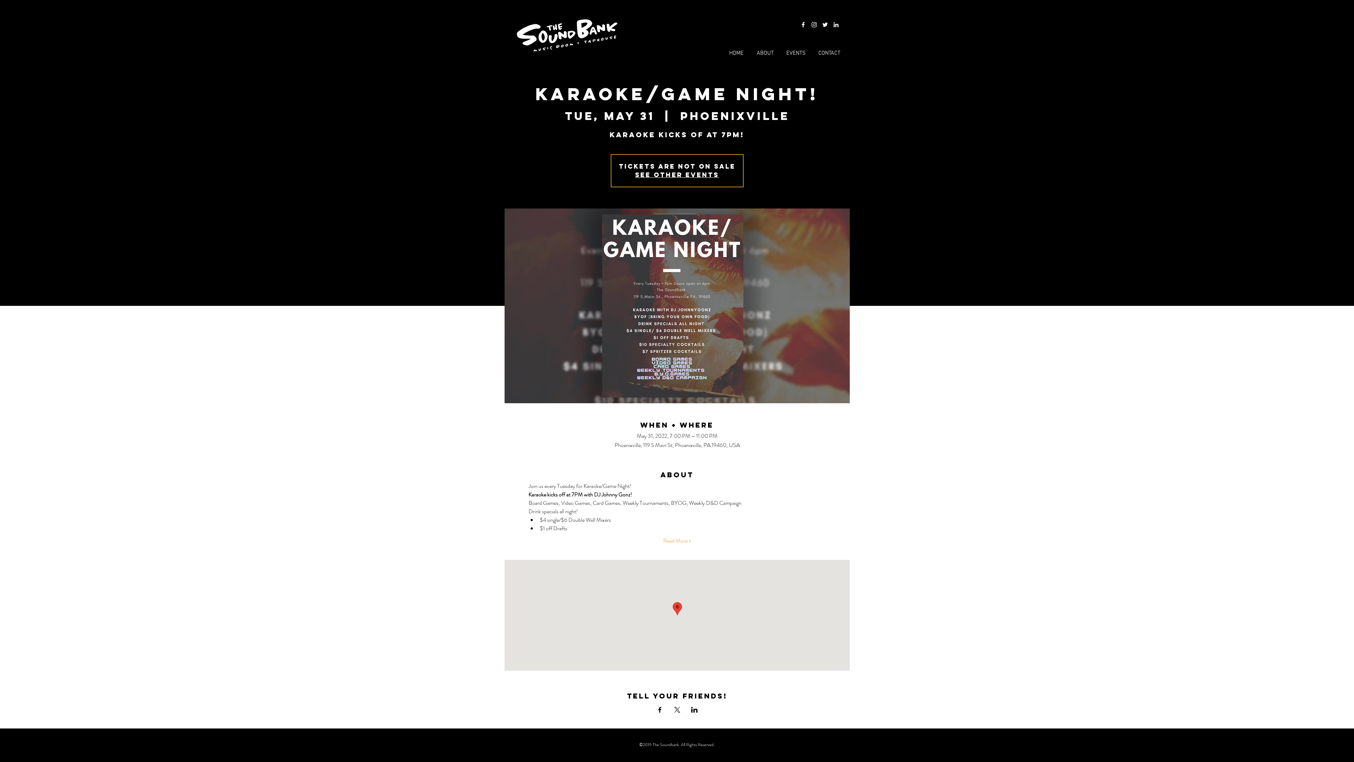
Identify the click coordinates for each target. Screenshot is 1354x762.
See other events (677, 175)
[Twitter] (825, 24)
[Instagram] (814, 24)
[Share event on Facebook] (660, 710)
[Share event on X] (677, 710)
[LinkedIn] (836, 24)
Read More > (677, 541)
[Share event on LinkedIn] (694, 710)
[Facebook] (803, 24)
